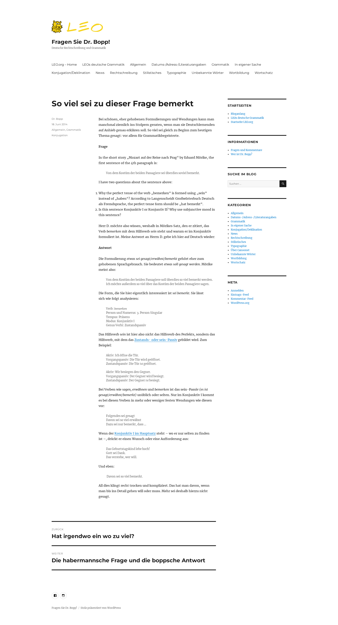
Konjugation (60, 135)
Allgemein (138, 64)
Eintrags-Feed (240, 294)
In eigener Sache (248, 64)
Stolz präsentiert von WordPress (101, 608)
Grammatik (220, 64)
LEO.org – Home (64, 64)
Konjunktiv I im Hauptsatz (135, 433)
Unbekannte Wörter (208, 73)
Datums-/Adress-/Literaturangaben (179, 64)
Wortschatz (264, 73)
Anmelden (237, 290)
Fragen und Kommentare (246, 150)
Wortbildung (239, 73)
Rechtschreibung (124, 73)
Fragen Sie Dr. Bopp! (81, 41)
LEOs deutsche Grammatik (103, 64)
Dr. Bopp (57, 118)
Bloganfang (238, 113)
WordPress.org (240, 303)
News (100, 73)
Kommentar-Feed (242, 298)
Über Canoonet (240, 250)
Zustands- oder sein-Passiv (155, 340)
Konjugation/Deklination (71, 73)
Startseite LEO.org (242, 122)
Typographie (176, 73)
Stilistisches (152, 73)
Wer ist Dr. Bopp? (241, 154)
